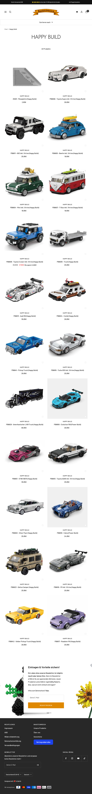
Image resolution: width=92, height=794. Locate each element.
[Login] (82, 12)
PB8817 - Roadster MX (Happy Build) (67, 641)
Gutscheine (38, 737)
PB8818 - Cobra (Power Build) (67, 533)
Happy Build (24, 96)
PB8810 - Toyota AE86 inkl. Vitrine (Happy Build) (67, 479)
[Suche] (10, 12)
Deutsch (26, 774)
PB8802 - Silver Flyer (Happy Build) (24, 533)
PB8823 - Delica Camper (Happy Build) (24, 587)
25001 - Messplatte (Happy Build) (24, 99)
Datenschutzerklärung (12, 741)
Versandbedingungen (12, 745)
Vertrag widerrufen (43, 742)
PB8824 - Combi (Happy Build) (67, 316)
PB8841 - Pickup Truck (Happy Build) (25, 370)
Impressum (8, 728)
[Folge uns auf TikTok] (84, 758)
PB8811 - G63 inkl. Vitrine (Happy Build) (24, 153)
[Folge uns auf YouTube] (78, 758)
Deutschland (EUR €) (12, 774)
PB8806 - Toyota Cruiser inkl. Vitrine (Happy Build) (24, 262)
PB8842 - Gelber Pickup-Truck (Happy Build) (25, 641)
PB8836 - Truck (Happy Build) (67, 262)
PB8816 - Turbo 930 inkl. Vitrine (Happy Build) (67, 370)
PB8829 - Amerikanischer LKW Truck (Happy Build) (24, 424)
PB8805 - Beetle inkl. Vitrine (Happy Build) (67, 153)
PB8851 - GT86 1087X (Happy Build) (24, 479)
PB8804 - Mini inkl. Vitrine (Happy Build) (24, 207)
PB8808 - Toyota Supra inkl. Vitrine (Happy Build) (67, 99)
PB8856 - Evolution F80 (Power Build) (67, 424)
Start (6, 29)
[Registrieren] (38, 765)
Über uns (37, 732)
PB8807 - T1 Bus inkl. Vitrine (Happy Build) (67, 207)
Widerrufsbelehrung (11, 737)
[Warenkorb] (86, 12)
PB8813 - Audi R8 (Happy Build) (25, 316)
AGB (6, 732)
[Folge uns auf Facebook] (66, 758)
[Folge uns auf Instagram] (72, 758)
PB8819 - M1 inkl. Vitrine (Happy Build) (67, 587)
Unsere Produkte (40, 728)
